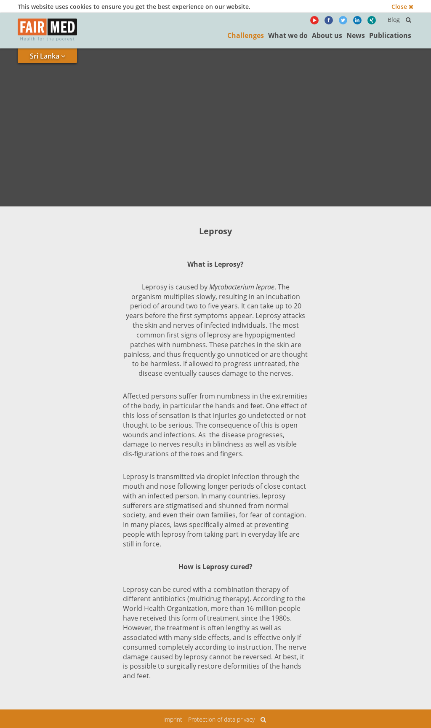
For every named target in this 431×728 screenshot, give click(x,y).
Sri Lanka (45, 56)
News (355, 35)
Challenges (245, 35)
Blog (394, 20)
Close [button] (400, 7)
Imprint (172, 719)
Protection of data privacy (221, 719)
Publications (390, 35)
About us (327, 35)
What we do (288, 35)
